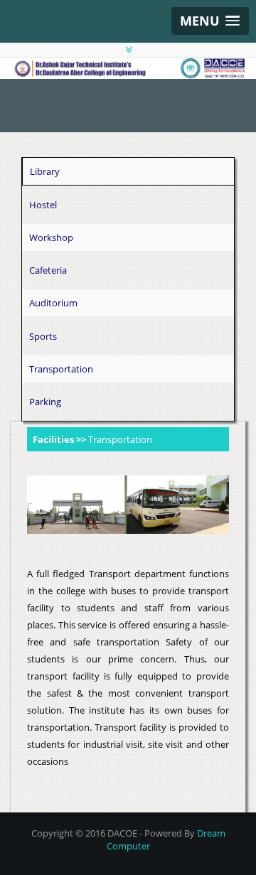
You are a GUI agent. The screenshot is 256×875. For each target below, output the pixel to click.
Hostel (43, 204)
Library (45, 171)
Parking (45, 401)
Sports (43, 336)
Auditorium (53, 302)
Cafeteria (48, 270)
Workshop (51, 237)
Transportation (61, 369)
